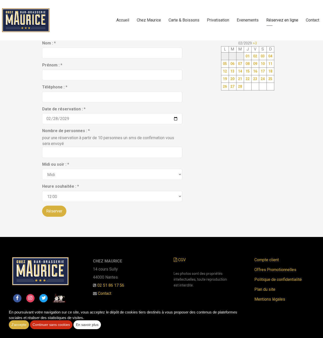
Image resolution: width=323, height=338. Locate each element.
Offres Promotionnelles (275, 269)
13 (232, 71)
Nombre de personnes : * (66, 130)
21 (240, 79)
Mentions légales (269, 299)
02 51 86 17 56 (110, 285)
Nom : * (49, 43)
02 (255, 56)
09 (255, 64)
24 (263, 79)
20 (232, 79)
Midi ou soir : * (55, 164)
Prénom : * (52, 65)
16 (255, 71)
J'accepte (18, 325)
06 (232, 64)
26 (225, 86)
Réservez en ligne (282, 20)
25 (270, 79)
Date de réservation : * (64, 109)
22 (248, 79)
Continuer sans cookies (51, 325)
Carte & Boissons (184, 20)
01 (248, 56)
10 (263, 64)
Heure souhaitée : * (60, 186)
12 (225, 71)
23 (255, 79)
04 (270, 56)
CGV (181, 259)
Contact (312, 20)
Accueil (122, 20)
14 (240, 71)
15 (248, 71)
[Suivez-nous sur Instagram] (30, 298)
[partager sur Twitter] (43, 298)
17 (263, 71)
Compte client (266, 259)
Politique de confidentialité (278, 279)
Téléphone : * (54, 87)
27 (232, 86)
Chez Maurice (149, 20)
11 (270, 64)
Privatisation (218, 20)
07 (240, 64)
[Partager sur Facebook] (17, 298)
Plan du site (264, 289)
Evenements (248, 20)
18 (270, 71)
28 (240, 86)
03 (263, 56)
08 (248, 64)
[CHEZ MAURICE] (25, 20)
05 (225, 64)
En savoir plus (87, 325)
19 (225, 79)
